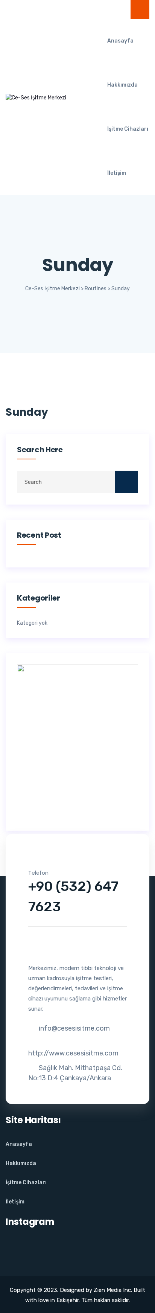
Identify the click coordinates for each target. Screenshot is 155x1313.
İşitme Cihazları (127, 129)
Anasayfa (120, 41)
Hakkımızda (122, 85)
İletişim (116, 173)
